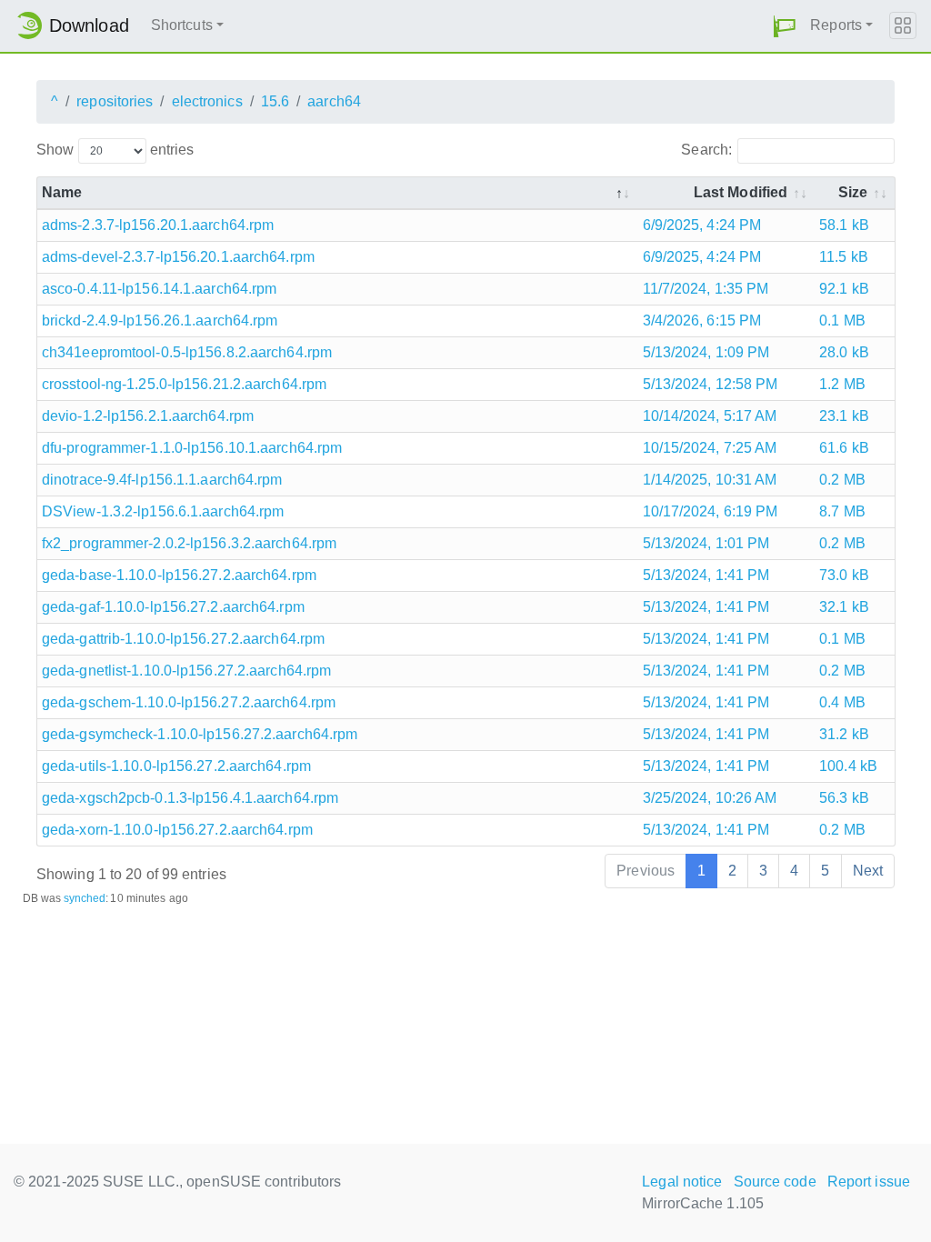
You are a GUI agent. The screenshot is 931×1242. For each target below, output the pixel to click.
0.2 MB (842, 479)
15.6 (275, 101)
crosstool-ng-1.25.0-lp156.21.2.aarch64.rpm (184, 384)
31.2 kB (844, 734)
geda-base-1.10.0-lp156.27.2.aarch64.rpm (179, 575)
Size (852, 192)
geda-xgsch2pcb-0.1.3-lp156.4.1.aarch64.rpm (190, 798)
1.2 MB (842, 384)
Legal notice (682, 1181)
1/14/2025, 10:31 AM (710, 479)
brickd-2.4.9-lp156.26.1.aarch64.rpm (160, 320)
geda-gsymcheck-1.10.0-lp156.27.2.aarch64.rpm (199, 734)
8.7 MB (842, 511)
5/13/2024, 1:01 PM (706, 543)
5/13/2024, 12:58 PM (710, 384)
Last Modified (740, 192)
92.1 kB (844, 288)
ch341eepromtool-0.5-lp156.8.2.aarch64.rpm (187, 352)
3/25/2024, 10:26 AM (710, 798)
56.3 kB (844, 798)
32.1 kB (844, 607)
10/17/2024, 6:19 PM (710, 511)
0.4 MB (842, 702)
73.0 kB (844, 575)
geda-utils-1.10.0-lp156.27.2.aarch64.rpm (176, 766)
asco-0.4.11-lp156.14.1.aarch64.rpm (159, 288)
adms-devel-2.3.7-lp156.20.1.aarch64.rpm (178, 257)
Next (868, 870)
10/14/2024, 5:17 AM (710, 416)
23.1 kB (844, 416)
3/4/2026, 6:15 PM (702, 320)
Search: (706, 149)
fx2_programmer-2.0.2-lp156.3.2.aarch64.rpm (189, 543)
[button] (784, 26)
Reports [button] (836, 25)
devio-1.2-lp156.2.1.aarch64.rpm (148, 416)
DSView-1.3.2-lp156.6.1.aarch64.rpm (163, 511)
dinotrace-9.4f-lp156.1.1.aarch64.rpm (162, 479)
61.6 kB (844, 448)
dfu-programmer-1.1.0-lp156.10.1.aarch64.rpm (192, 448)
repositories (114, 101)
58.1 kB (844, 225)
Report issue (868, 1181)
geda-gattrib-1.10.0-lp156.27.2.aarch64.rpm (183, 638)
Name (62, 192)
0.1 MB (842, 320)
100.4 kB (848, 766)
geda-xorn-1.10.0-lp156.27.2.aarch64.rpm (177, 829)
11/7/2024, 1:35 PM (706, 288)
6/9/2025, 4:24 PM (702, 225)
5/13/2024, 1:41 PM (706, 575)
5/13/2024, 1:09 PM (706, 352)
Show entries (115, 149)
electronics (207, 101)
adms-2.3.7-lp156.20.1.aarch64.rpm (158, 225)
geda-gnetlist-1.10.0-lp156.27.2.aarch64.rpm (186, 670)
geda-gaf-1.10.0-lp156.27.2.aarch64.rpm (173, 607)
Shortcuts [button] (182, 25)
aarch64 (334, 101)
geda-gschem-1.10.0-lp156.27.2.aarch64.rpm (188, 702)
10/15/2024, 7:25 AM (710, 448)
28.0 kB (844, 352)
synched (85, 898)
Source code (775, 1181)
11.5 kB (843, 257)
